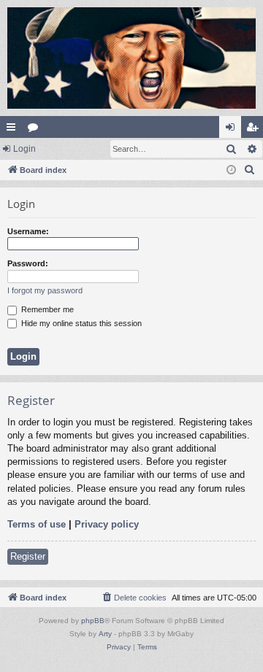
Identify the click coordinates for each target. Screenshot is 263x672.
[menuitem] (249, 170)
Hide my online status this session (80, 323)
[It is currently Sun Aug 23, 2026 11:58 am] (231, 170)
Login (24, 149)
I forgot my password (45, 290)
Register (27, 556)
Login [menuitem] (233, 130)
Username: (28, 231)
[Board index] (131, 58)
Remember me (46, 309)
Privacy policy (107, 524)
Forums (36, 130)
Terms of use (36, 524)
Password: (27, 263)
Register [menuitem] (255, 130)
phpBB (92, 621)
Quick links (14, 130)
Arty (105, 634)
